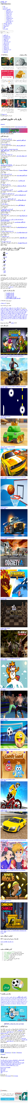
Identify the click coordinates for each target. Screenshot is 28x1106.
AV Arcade (8, 1075)
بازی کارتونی (9, 17)
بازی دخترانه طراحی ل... (21, 232)
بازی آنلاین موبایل (13, 999)
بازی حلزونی (11, 314)
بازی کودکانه (9, 13)
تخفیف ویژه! (7, 1099)
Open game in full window (21, 126)
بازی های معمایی (23, 310)
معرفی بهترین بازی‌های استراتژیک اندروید (10, 1061)
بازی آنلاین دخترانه (21, 998)
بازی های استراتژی (6, 1035)
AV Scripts (15, 1075)
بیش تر (2, 933)
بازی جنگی (9, 1001)
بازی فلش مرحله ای (14, 315)
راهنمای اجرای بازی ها (6, 1067)
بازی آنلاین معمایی (9, 309)
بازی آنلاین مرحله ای (20, 313)
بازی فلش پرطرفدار (22, 317)
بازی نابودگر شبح (23, 215)
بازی (15, 308)
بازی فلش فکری (17, 309)
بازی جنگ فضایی (23, 237)
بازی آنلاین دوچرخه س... (19, 222)
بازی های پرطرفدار (7, 23)
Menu (5, 3)
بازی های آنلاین (18, 1003)
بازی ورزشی (9, 14)
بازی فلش (23, 1002)
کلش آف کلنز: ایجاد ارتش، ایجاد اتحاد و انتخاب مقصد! (12, 1062)
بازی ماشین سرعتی (20, 145)
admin (12, 322)
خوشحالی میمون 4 (23, 170)
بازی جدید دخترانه (14, 1001)
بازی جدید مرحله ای (5, 315)
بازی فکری (10, 308)
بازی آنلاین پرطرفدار (12, 317)
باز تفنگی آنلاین (21, 205)
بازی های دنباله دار (22, 318)
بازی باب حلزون (4, 317)
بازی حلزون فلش (23, 315)
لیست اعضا (3, 1068)
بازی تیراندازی (25, 1001)
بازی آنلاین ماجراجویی (7, 998)
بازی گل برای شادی (21, 185)
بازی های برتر (6, 24)
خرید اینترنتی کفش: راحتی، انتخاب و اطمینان (10, 1064)
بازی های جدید (13, 1003)
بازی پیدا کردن (21, 180)
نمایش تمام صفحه (9, 133)
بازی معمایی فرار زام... (21, 155)
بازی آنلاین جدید (16, 310)
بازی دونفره (8, 15)
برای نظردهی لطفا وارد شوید (7, 941)
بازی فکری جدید (4, 314)
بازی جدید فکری (4, 311)
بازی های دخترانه (8, 1003)
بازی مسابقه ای (9, 18)
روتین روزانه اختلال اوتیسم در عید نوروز (9, 1065)
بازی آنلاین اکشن (13, 997)
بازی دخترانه (4, 1001)
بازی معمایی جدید (20, 311)
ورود (6, 1)
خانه (4, 6)
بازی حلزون (24, 314)
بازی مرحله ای (9, 310)
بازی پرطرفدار (4, 313)
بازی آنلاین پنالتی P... (5, 150)
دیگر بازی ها (8, 22)
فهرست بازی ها (6, 9)
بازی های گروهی (10, 1041)
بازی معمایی (9, 19)
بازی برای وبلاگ (4, 1071)
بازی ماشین (8, 1002)
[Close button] (27, 1090)
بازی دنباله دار (15, 318)
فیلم (4, 27)
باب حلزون (10, 286)
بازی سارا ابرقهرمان (22, 242)
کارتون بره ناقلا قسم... (22, 191)
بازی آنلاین (18, 308)
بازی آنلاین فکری (4, 308)
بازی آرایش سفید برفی (22, 175)
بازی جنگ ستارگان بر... (21, 200)
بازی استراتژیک (9, 11)
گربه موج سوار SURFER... (7, 165)
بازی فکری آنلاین (12, 311)
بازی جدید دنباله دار (7, 318)
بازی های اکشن (9, 1031)
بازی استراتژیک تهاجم (22, 227)
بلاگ (1, 1072)
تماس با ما (5, 28)
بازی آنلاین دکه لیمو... (21, 140)
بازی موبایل (5, 26)
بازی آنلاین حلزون (18, 314)
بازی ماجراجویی (9, 20)
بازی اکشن (8, 10)
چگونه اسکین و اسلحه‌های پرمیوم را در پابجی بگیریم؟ (12, 1060)
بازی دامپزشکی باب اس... (20, 194)
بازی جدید (5, 7)
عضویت (2, 1)
